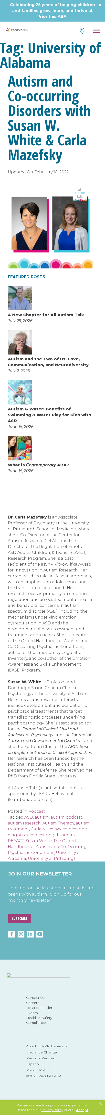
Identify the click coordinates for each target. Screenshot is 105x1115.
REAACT (16, 840)
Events (32, 1013)
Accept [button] (82, 1110)
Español (33, 1064)
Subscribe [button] (19, 918)
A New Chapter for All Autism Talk (46, 315)
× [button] (101, 1103)
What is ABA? (38, 465)
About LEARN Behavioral (47, 1046)
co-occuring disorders (52, 835)
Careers (32, 1003)
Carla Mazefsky (46, 829)
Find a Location (82, 31)
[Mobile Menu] (96, 31)
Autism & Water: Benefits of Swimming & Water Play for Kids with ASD (49, 415)
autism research (24, 823)
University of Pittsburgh (52, 858)
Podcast (36, 811)
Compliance (36, 1023)
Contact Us (35, 998)
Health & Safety (39, 1018)
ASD (28, 817)
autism (42, 817)
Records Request (41, 1058)
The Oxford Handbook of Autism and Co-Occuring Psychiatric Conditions (47, 846)
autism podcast (66, 817)
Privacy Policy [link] (52, 1110)
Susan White (39, 840)
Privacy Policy (37, 1070)
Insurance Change (41, 1052)
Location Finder (39, 1008)
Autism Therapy (58, 823)
